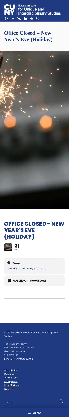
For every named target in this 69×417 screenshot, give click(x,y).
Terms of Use (11, 377)
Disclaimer (9, 374)
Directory (8, 389)
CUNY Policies (11, 385)
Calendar (20, 280)
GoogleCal (38, 280)
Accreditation (10, 370)
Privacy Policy (11, 381)
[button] (37, 18)
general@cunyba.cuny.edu (18, 358)
